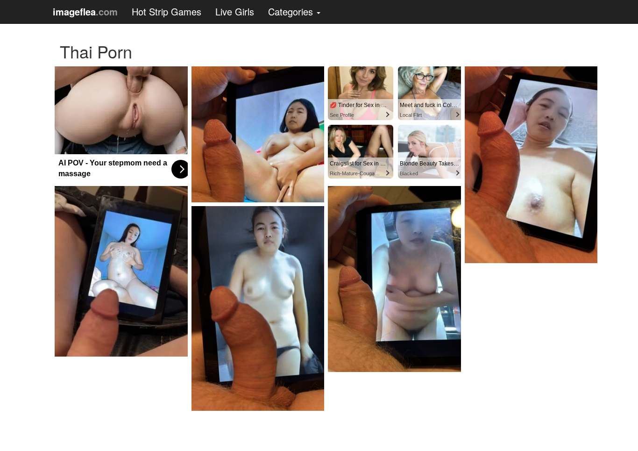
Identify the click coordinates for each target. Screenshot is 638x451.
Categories (292, 11)
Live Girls (234, 11)
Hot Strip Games (166, 11)
